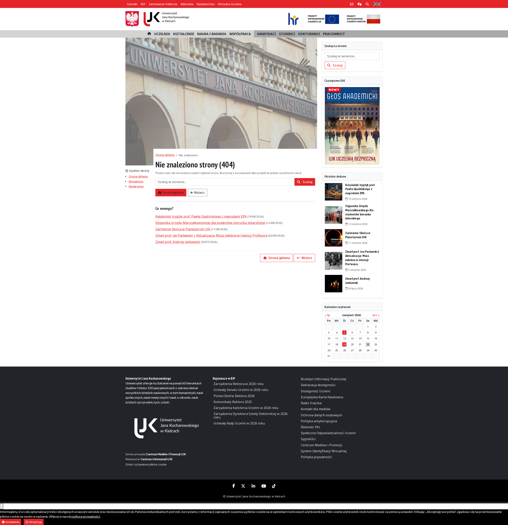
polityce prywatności (85, 516)
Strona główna (138, 176)
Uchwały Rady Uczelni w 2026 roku (239, 423)
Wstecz (199, 192)
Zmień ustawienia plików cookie (146, 464)
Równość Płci (310, 427)
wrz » (376, 315)
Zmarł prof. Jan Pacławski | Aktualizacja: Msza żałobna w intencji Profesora (211, 235)
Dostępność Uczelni (315, 391)
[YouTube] (264, 486)
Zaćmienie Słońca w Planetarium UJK (182, 229)
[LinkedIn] (253, 486)
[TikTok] (273, 486)
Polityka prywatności (316, 457)
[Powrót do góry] (1, 506)
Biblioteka (187, 4)
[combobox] (225, 182)
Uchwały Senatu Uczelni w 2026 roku (241, 390)
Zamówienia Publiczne (163, 4)
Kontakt (132, 4)
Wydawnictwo (206, 4)
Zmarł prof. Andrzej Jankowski (177, 242)
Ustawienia (12, 522)
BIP (143, 4)
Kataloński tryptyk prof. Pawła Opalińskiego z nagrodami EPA (200, 216)
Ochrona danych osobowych (321, 415)
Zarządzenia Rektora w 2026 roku (239, 384)
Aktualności (136, 181)
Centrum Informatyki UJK (156, 459)
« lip (327, 315)
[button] (162, 33)
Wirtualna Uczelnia (229, 4)
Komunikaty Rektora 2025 (233, 402)
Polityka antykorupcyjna (319, 421)
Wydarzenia (136, 186)
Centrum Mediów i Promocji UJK (166, 454)
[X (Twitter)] (243, 486)
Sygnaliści (308, 439)
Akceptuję (35, 522)
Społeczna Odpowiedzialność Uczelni (328, 433)
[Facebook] (234, 485)
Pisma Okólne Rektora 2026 (234, 396)
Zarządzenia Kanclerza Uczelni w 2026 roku (246, 408)
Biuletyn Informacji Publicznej (323, 379)
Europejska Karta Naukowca (322, 397)
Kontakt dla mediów (315, 409)
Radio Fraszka (311, 403)
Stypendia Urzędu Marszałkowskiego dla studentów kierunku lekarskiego (210, 223)
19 (344, 344)
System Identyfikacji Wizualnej (324, 451)
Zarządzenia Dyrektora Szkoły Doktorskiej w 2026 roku (251, 415)
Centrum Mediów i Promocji (321, 445)
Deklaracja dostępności (318, 385)
